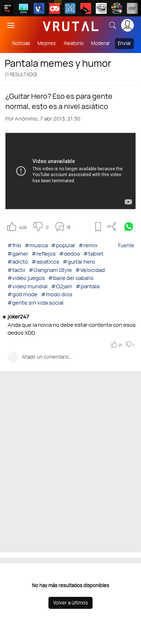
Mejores (47, 43)
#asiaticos (45, 261)
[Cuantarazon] (23, 8)
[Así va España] (85, 8)
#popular (63, 245)
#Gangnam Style (50, 270)
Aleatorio (74, 43)
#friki (14, 245)
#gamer (17, 253)
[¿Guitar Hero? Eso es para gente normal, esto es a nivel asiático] (70, 171)
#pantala (87, 286)
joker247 (19, 316)
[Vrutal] (54, 8)
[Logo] (71, 25)
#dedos (69, 253)
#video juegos (26, 278)
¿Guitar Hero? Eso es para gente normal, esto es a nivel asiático (58, 101)
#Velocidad (90, 270)
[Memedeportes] (70, 8)
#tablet (93, 253)
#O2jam (61, 286)
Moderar (100, 43)
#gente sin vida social (35, 302)
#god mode (22, 294)
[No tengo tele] (116, 8)
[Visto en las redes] (39, 8)
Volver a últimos (70, 602)
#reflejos (43, 253)
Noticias (21, 43)
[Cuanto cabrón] (101, 8)
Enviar (124, 43)
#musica (36, 245)
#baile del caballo (71, 278)
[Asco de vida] (8, 8)
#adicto (17, 261)
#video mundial (27, 286)
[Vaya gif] (132, 8)
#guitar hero (79, 261)
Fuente (126, 245)
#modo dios (56, 294)
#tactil (16, 270)
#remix (88, 245)
